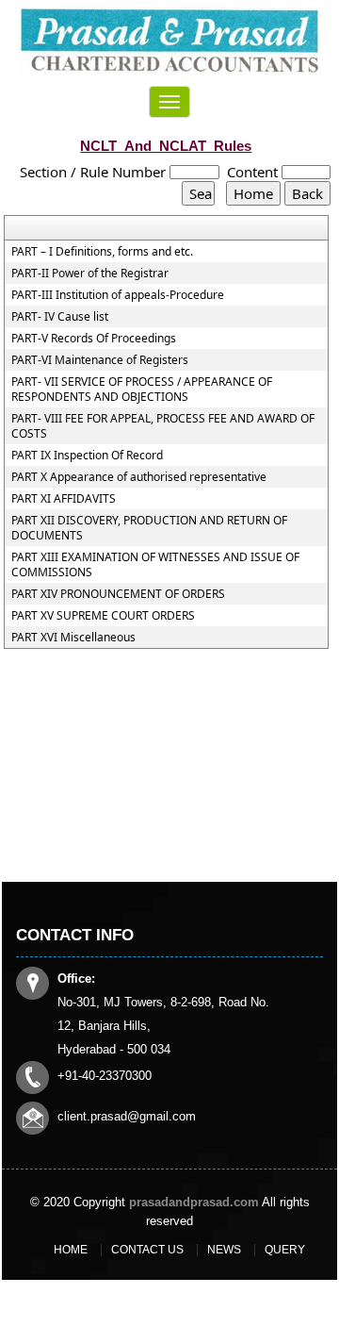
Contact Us (147, 1249)
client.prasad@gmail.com (126, 1116)
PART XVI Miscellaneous (73, 637)
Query (285, 1249)
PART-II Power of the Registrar (90, 273)
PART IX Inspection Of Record (87, 455)
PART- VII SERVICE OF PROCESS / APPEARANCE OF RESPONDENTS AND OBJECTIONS (141, 389)
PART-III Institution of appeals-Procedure (117, 295)
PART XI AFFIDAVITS (63, 498)
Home (71, 1249)
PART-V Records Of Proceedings (93, 338)
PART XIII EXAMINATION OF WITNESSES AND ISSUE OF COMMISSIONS (155, 565)
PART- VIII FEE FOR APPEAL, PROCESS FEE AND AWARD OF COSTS (163, 426)
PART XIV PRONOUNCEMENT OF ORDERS (118, 594)
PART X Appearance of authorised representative (138, 477)
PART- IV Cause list (59, 316)
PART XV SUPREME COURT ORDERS (103, 615)
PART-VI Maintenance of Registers (99, 360)
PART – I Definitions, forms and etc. (102, 251)
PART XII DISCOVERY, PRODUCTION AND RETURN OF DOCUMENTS (149, 528)
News (224, 1249)
